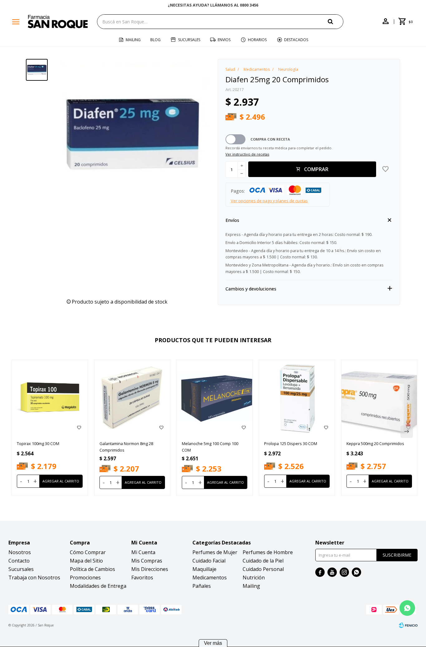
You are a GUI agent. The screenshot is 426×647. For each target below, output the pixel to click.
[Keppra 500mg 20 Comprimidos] (379, 397)
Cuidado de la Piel (263, 560)
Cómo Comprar (88, 552)
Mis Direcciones (149, 569)
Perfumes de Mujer (214, 552)
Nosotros (19, 552)
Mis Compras (146, 560)
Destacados (296, 39)
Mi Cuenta (143, 552)
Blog (155, 39)
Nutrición (254, 577)
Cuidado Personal (263, 569)
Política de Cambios (92, 569)
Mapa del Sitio (86, 560)
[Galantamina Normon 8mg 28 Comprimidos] (132, 397)
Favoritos (142, 577)
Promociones (85, 577)
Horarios (257, 39)
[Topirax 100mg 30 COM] (49, 397)
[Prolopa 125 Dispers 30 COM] (297, 397)
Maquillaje (204, 569)
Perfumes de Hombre (268, 552)
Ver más (213, 643)
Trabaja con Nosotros (34, 577)
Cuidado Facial (208, 560)
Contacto (19, 560)
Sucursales (189, 39)
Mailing (133, 39)
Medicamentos (209, 577)
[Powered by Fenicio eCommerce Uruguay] (408, 625)
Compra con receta (270, 139)
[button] (335, 21)
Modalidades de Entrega (98, 585)
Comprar (316, 169)
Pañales (201, 585)
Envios (224, 39)
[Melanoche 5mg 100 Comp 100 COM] (214, 397)
